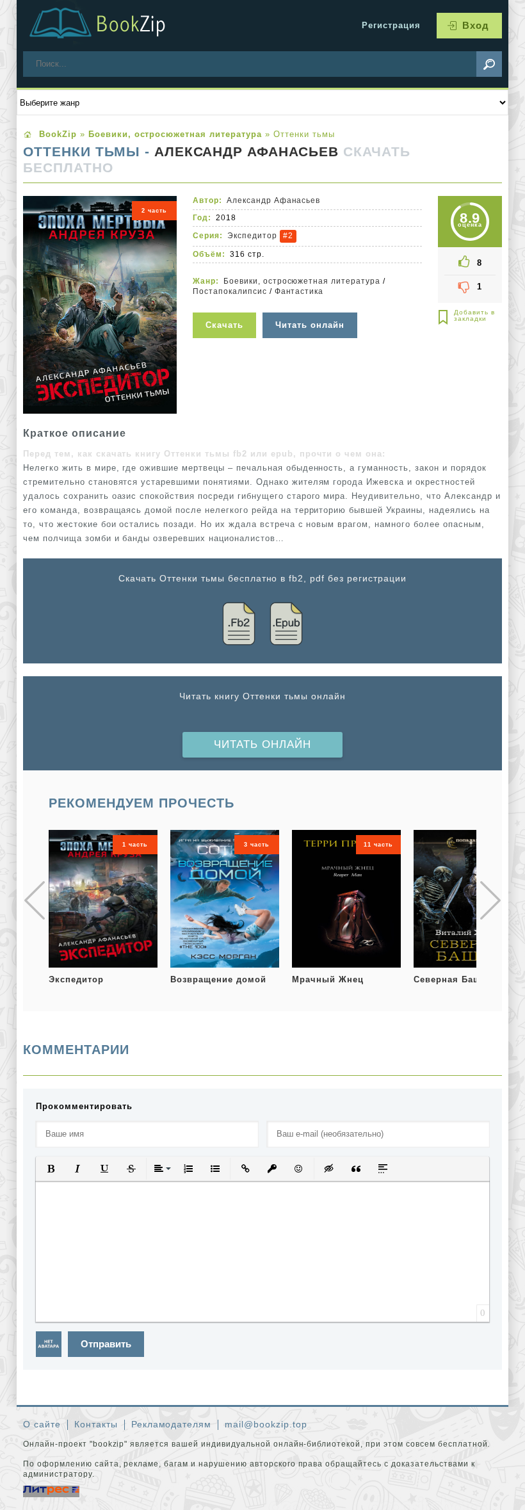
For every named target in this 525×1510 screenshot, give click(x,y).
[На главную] (113, 25)
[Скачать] (226, 304)
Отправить (106, 1343)
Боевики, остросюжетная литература (301, 281)
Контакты (96, 1424)
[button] (50, 1169)
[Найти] (489, 64)
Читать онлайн (262, 744)
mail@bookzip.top (266, 1424)
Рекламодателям (171, 1424)
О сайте (42, 1424)
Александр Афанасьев (246, 151)
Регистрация (391, 25)
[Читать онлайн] (311, 304)
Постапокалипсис (230, 291)
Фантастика (299, 291)
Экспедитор (252, 235)
